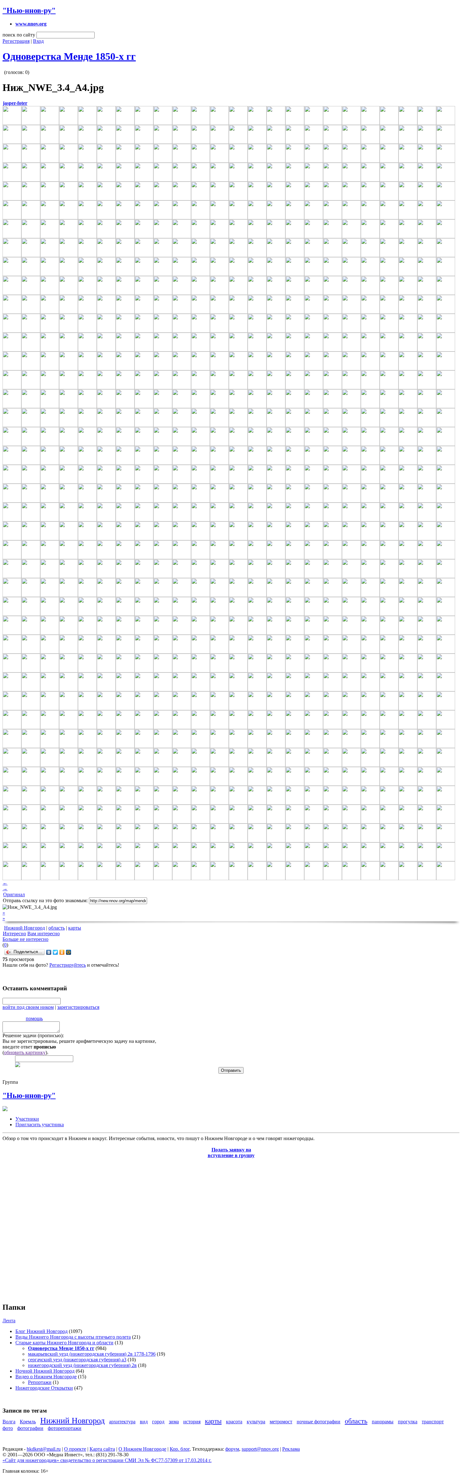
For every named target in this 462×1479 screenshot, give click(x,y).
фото (8, 1428)
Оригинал (14, 894)
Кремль (28, 1421)
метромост (281, 1421)
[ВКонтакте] (49, 952)
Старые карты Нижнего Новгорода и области (64, 1342)
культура (256, 1421)
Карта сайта (102, 1449)
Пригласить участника (39, 1124)
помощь (34, 1018)
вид (144, 1421)
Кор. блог (180, 1449)
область (56, 928)
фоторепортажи (64, 1428)
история (192, 1421)
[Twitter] (55, 952)
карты (74, 928)
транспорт (433, 1421)
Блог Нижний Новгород (41, 1331)
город (158, 1421)
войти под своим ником (28, 1007)
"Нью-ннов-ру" (29, 10)
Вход (38, 41)
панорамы (382, 1421)
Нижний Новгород (24, 928)
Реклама (291, 1449)
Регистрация (16, 41)
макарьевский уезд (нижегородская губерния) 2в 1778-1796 (92, 1354)
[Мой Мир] (68, 952)
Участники (27, 1119)
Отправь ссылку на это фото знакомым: (45, 900)
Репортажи (40, 1382)
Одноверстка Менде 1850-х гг (69, 56)
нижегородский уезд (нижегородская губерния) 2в (82, 1365)
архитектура (122, 1421)
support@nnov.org (260, 1449)
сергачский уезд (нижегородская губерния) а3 (77, 1359)
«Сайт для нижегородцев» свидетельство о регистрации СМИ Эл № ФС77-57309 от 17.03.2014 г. (107, 1460)
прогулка (407, 1421)
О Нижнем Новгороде (142, 1449)
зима (174, 1421)
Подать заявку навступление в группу (231, 1152)
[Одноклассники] (62, 952)
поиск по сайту (19, 34)
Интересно (14, 933)
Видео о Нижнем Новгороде (46, 1376)
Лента (9, 1320)
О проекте (75, 1449)
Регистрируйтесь (67, 965)
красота (234, 1421)
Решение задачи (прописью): (33, 1035)
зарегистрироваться (78, 1007)
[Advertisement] (40, 1227)
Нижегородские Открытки (44, 1388)
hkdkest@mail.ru (44, 1449)
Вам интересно (43, 933)
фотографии (30, 1428)
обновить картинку (25, 1052)
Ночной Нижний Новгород (44, 1371)
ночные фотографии (318, 1421)
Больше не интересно (25, 939)
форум (232, 1449)
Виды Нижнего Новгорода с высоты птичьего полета (73, 1337)
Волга (9, 1421)
